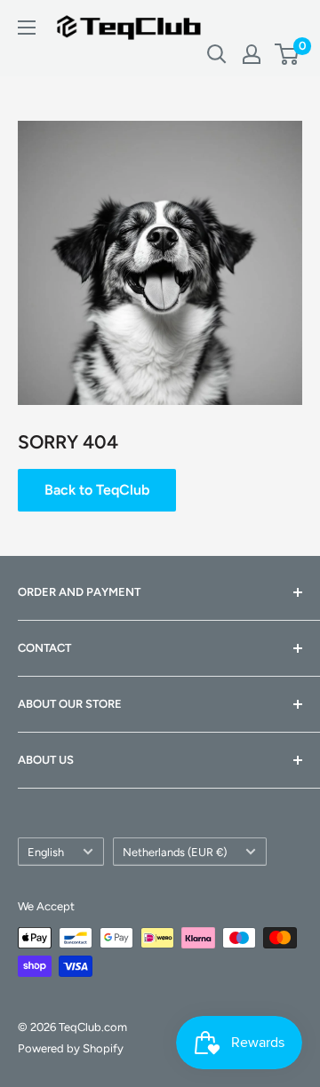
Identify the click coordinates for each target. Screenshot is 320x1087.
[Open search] (217, 54)
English (46, 852)
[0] (287, 54)
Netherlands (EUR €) (175, 852)
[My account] (251, 54)
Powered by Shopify (71, 1048)
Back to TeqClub (96, 489)
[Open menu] (27, 27)
